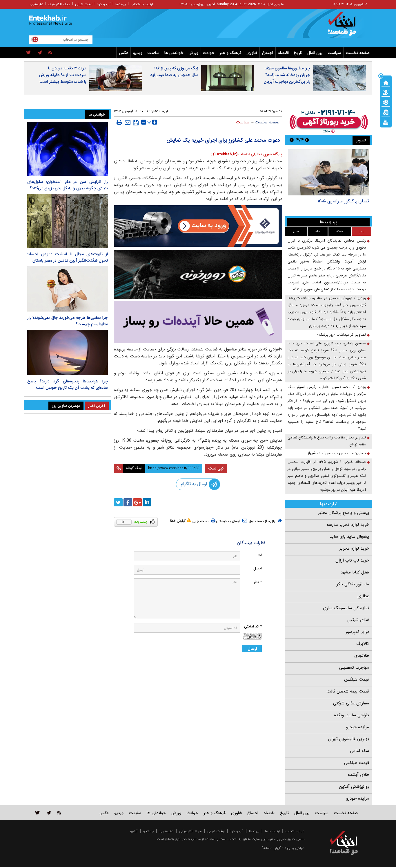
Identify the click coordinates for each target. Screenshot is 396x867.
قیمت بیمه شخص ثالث (348, 691)
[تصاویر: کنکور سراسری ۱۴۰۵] (328, 172)
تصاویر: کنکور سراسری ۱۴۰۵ (343, 201)
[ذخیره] (136, 122)
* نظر (258, 582)
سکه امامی (359, 750)
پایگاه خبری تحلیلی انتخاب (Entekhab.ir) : (246, 154)
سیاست (334, 53)
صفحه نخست (358, 53)
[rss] (50, 53)
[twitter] (28, 53)
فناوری (251, 53)
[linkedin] (147, 502)
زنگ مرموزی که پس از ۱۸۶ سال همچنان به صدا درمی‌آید (174, 71)
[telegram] (40, 53)
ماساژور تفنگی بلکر (353, 584)
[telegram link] (49, 812)
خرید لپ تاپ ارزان (352, 560)
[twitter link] (37, 812)
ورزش (193, 53)
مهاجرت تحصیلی (354, 667)
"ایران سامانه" (271, 848)
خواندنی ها (174, 53)
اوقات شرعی (83, 4)
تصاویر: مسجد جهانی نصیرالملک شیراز (337, 453)
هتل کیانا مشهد (355, 572)
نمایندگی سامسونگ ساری (346, 608)
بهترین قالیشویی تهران (348, 738)
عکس (123, 53)
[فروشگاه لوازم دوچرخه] (198, 274)
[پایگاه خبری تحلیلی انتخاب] (346, 26)
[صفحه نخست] (386, 82)
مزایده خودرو (357, 727)
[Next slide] (292, 140)
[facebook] (127, 502)
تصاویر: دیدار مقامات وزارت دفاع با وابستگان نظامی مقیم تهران (327, 440)
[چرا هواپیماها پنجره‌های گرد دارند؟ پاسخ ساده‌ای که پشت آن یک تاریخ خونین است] (67, 352)
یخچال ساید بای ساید (349, 536)
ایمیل (257, 568)
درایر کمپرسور (357, 631)
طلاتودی (361, 655)
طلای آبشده (358, 774)
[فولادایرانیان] (198, 226)
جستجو (148, 831)
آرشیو (133, 831)
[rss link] (59, 812)
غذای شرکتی (358, 619)
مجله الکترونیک (59, 4)
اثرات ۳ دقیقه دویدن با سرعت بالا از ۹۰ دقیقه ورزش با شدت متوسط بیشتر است (62, 75)
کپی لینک (216, 468)
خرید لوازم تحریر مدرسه (348, 524)
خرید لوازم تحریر (354, 548)
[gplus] (137, 502)
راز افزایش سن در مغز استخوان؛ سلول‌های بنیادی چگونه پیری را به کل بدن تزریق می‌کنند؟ (67, 185)
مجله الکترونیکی (190, 831)
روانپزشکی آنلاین (354, 786)
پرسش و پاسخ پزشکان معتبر (343, 512)
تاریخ (298, 53)
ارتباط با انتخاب (142, 4)
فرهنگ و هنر (230, 53)
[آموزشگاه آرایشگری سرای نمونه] (198, 322)
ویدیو (137, 53)
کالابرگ (362, 643)
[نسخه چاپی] (119, 122)
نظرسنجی (36, 4)
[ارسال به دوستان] (127, 122)
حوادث (209, 53)
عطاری (363, 596)
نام (260, 555)
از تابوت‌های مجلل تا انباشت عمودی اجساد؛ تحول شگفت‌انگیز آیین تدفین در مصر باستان (67, 257)
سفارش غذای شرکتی (351, 703)
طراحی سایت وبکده (351, 715)
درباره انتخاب (295, 831)
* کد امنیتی (253, 626)
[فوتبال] (386, 102)
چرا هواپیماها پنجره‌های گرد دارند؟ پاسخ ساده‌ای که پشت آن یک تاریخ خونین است (67, 384)
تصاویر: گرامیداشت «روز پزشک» (341, 335)
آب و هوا (103, 4)
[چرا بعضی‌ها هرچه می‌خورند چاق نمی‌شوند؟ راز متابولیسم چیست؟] (67, 289)
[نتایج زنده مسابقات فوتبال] (386, 121)
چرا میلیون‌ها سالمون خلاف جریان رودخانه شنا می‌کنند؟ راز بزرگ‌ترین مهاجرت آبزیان (287, 75)
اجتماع (267, 53)
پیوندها (120, 4)
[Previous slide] (307, 140)
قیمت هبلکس (356, 679)
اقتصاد (283, 53)
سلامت (153, 53)
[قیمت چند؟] (386, 92)
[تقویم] (386, 111)
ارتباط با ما (272, 831)
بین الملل (315, 53)
